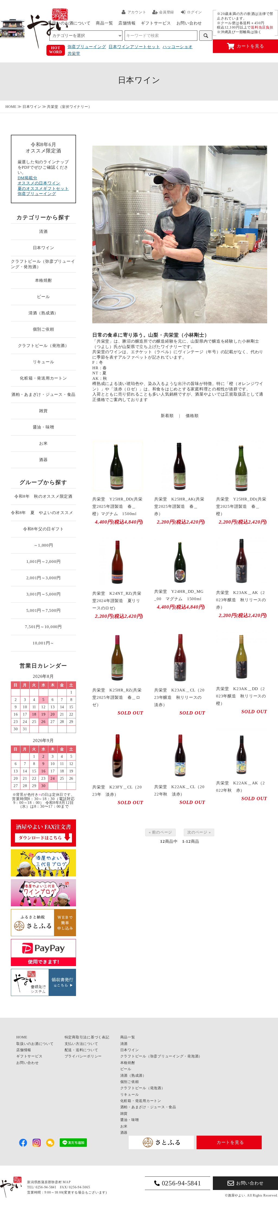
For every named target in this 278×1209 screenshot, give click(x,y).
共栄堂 (74, 54)
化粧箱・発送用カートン (43, 378)
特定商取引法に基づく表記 (87, 1037)
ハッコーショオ (177, 47)
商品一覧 (104, 23)
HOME (11, 107)
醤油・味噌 (43, 427)
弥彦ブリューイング (87, 47)
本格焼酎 (43, 280)
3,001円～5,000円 (43, 594)
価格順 (192, 416)
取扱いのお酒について (69, 23)
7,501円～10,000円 (43, 627)
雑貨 (43, 411)
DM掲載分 (27, 178)
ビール (43, 297)
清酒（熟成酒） (43, 313)
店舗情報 (126, 23)
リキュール (43, 362)
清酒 (43, 231)
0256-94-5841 (181, 1183)
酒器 (43, 460)
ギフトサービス (156, 23)
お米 (43, 443)
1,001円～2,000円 (43, 561)
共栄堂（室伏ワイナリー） (69, 107)
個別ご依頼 (43, 329)
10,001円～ (43, 643)
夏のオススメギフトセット (43, 188)
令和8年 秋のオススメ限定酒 (43, 496)
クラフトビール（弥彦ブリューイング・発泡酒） (43, 264)
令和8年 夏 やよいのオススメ (43, 512)
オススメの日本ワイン (39, 183)
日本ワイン (32, 107)
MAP (67, 1182)
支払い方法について (81, 1044)
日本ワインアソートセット (134, 47)
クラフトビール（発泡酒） (43, 345)
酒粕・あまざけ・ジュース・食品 (43, 394)
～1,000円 (43, 545)
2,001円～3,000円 (43, 578)
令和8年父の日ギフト (43, 529)
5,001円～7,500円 (43, 610)
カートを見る (250, 46)
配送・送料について (81, 1050)
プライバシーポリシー (83, 1056)
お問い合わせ (189, 23)
